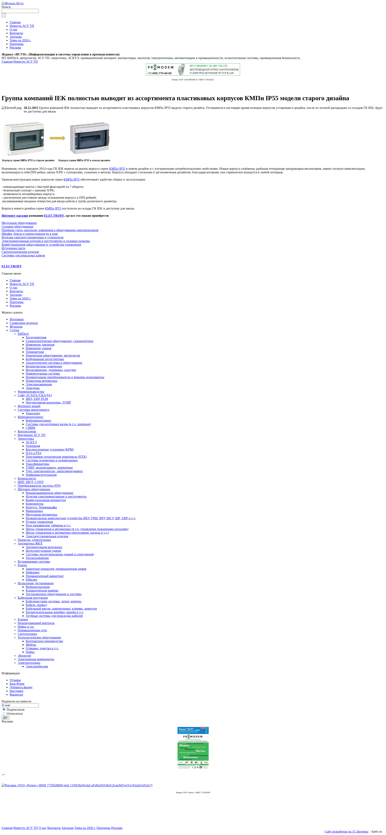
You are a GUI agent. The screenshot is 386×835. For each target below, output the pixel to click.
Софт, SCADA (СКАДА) (35, 395)
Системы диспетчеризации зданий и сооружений (60, 554)
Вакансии (16, 694)
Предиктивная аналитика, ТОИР (48, 402)
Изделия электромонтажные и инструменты (56, 496)
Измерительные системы (43, 373)
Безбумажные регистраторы (45, 359)
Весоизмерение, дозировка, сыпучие (51, 370)
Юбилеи (31, 579)
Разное (22, 565)
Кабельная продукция (33, 597)
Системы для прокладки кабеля (23, 255)
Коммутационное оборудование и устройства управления (41, 244)
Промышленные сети (32, 630)
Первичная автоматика (41, 380)
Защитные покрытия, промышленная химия (56, 568)
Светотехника (27, 634)
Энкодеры (33, 388)
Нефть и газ (26, 626)
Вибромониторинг (30, 417)
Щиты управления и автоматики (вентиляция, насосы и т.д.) (67, 532)
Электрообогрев (37, 666)
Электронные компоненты (36, 659)
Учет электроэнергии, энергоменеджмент (54, 471)
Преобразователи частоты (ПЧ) (39, 485)
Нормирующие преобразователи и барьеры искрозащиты (65, 377)
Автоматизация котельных (44, 547)
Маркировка (34, 511)
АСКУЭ (31, 442)
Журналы (16, 326)
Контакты (16, 291)
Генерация (33, 446)
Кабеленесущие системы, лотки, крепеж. (54, 601)
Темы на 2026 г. (20, 298)
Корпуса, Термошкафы (41, 507)
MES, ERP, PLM (37, 399)
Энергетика (26, 438)
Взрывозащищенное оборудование (49, 493)
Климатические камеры (42, 590)
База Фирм (17, 683)
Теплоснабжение (37, 558)
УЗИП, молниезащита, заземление (49, 467)
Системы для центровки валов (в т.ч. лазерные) (58, 424)
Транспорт (33, 413)
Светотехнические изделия (20, 251)
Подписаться (15, 709)
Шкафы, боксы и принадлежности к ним (30, 233)
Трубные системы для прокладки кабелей (54, 615)
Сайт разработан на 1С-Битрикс (347, 831)
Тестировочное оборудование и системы (53, 594)
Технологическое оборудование (39, 637)
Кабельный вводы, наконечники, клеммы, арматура (61, 608)
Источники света (13, 248)
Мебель (31, 644)
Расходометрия (36, 337)
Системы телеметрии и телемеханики (52, 460)
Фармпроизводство (31, 391)
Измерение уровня (38, 348)
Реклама (15, 305)
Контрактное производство (44, 641)
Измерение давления (40, 344)
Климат (23, 619)
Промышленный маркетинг (45, 576)
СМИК (30, 427)
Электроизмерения (39, 384)
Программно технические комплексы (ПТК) (56, 456)
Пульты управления (39, 521)
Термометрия (35, 352)
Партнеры (17, 302)
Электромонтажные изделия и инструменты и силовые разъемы (46, 241)
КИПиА (23, 333)
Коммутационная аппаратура (46, 500)
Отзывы (15, 680)
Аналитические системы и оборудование (54, 362)
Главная (7, 61)
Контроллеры (27, 431)
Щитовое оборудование (34, 489)
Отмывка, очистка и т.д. (42, 648)
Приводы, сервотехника (34, 540)
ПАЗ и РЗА (33, 453)
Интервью (17, 319)
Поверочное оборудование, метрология (53, 355)
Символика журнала (24, 323)
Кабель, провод (36, 605)
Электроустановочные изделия (47, 536)
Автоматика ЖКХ (30, 543)
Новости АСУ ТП (25, 61)
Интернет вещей (29, 406)
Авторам (16, 294)
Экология (24, 655)
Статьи (14, 330)
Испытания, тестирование (36, 583)
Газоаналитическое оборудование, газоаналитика (59, 341)
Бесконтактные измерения (44, 366)
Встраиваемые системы (34, 561)
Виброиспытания (38, 587)
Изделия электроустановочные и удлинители (33, 237)
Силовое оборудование (17, 226)
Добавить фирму (21, 687)
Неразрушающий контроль (36, 623)
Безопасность (27, 478)
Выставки (16, 691)
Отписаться (15, 713)
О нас (13, 287)
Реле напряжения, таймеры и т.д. (48, 525)
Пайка (30, 652)
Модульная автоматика (41, 514)
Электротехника (29, 662)
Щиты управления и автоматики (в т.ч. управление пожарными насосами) (77, 529)
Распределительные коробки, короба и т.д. (55, 612)
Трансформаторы (37, 464)
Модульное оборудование (19, 223)
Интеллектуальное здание (43, 550)
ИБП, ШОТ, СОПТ (31, 482)
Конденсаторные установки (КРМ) (50, 449)
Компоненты (34, 503)
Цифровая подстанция (41, 474)
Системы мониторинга (33, 409)
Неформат (33, 572)
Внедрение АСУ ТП (31, 435)
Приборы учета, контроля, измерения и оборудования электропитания (50, 230)
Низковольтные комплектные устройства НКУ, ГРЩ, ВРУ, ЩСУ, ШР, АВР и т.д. (81, 518)
